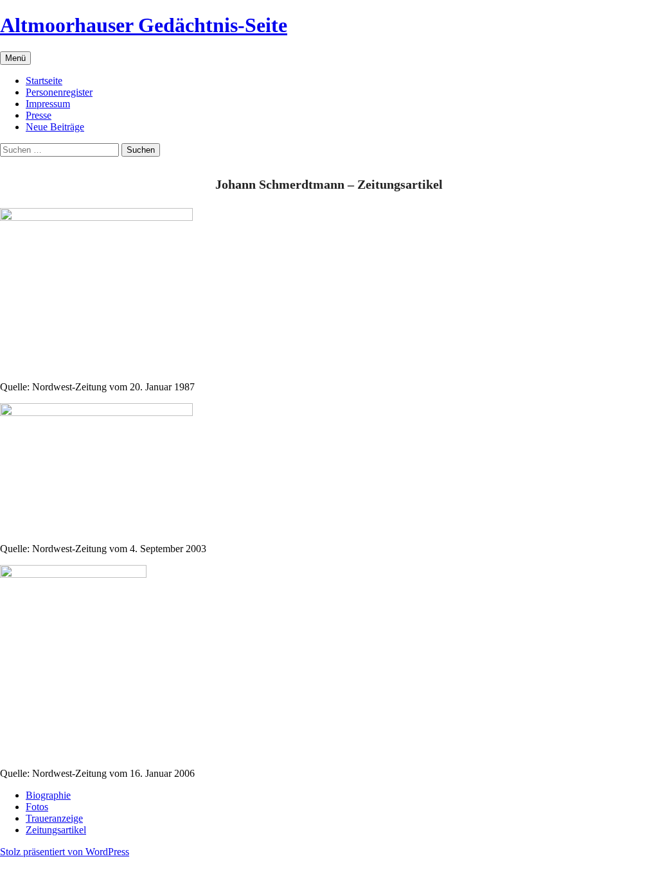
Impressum (48, 103)
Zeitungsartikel (56, 829)
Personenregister (59, 92)
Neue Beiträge (55, 126)
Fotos (37, 806)
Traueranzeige (54, 818)
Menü (15, 58)
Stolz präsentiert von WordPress (64, 851)
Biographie (48, 795)
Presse (38, 115)
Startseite (44, 80)
